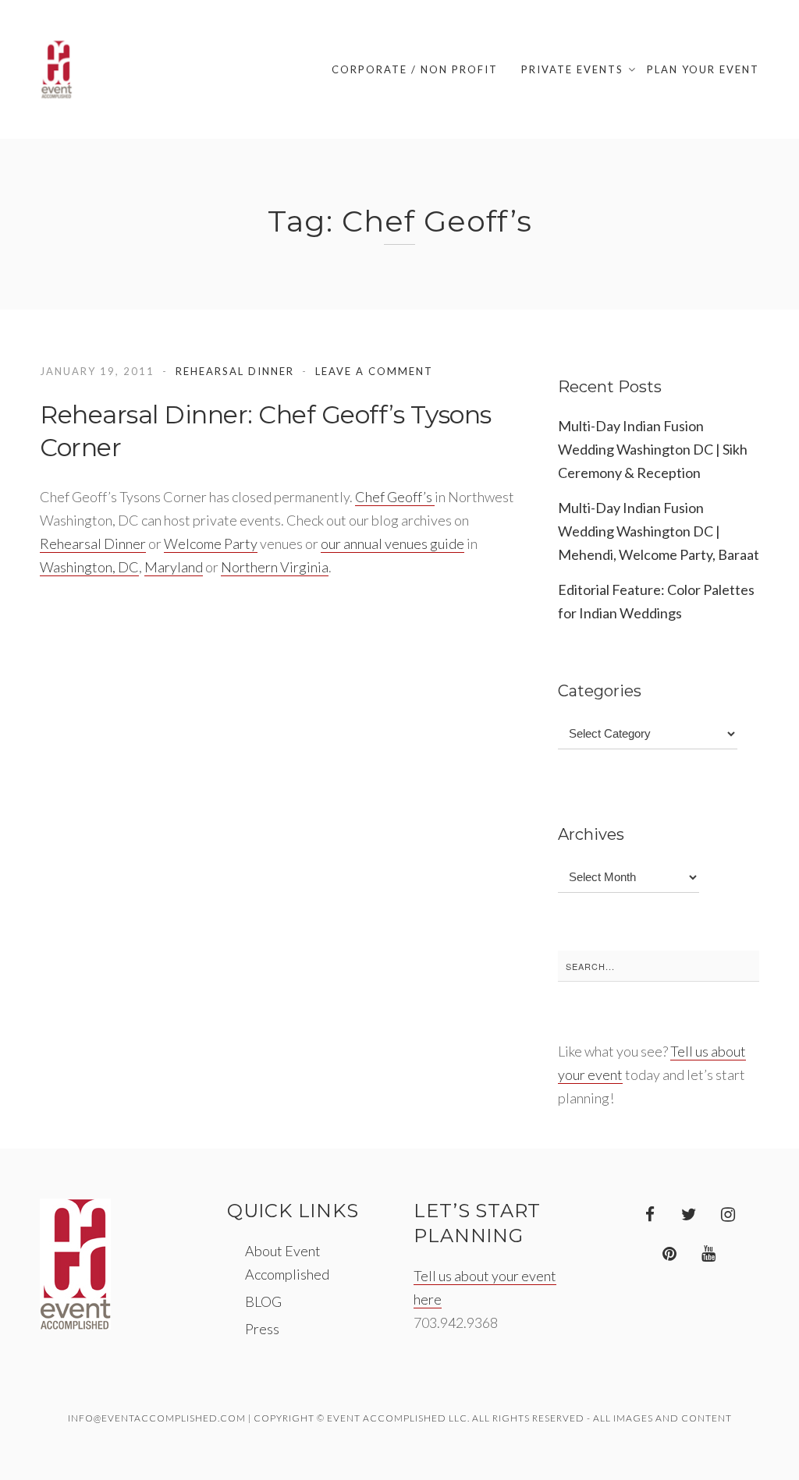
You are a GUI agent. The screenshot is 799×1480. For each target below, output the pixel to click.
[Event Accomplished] (56, 69)
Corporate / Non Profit (415, 69)
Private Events (572, 69)
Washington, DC (89, 566)
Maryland (173, 566)
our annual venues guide (392, 543)
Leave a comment (374, 371)
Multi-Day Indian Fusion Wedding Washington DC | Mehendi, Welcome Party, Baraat (658, 531)
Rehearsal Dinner (235, 371)
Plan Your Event (703, 69)
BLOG (263, 1301)
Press (262, 1328)
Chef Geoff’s (395, 496)
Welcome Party (210, 543)
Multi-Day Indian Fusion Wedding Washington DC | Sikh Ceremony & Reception (653, 449)
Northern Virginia (274, 566)
